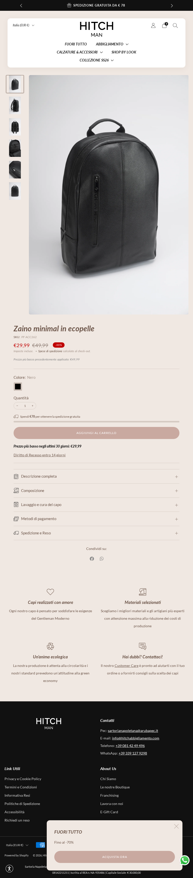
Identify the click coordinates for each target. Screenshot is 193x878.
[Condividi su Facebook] (92, 559)
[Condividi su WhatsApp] (102, 559)
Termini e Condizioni (21, 787)
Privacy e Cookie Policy (23, 779)
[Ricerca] (175, 25)
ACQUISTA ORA (114, 857)
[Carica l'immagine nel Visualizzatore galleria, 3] (15, 127)
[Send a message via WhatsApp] (184, 860)
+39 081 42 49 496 (130, 746)
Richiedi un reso (17, 820)
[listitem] (96, 5)
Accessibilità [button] (14, 812)
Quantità (21, 398)
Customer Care (126, 666)
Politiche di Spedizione (22, 804)
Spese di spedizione (50, 351)
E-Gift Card (109, 812)
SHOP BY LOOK (124, 52)
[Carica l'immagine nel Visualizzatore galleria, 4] (15, 148)
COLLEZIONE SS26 (94, 60)
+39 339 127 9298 (133, 753)
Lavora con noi (111, 804)
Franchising (109, 795)
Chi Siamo (108, 779)
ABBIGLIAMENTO (109, 44)
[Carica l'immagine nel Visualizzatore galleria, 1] (15, 84)
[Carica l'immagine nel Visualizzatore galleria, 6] (15, 191)
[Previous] (21, 5)
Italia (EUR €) (21, 25)
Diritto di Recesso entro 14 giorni (40, 455)
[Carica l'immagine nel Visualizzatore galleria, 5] (15, 170)
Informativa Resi (17, 795)
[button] (9, 868)
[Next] (172, 5)
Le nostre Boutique (115, 787)
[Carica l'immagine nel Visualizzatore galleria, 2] (15, 105)
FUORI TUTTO (76, 44)
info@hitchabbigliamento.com (135, 738)
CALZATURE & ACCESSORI (77, 52)
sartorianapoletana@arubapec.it (133, 731)
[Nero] (18, 386)
